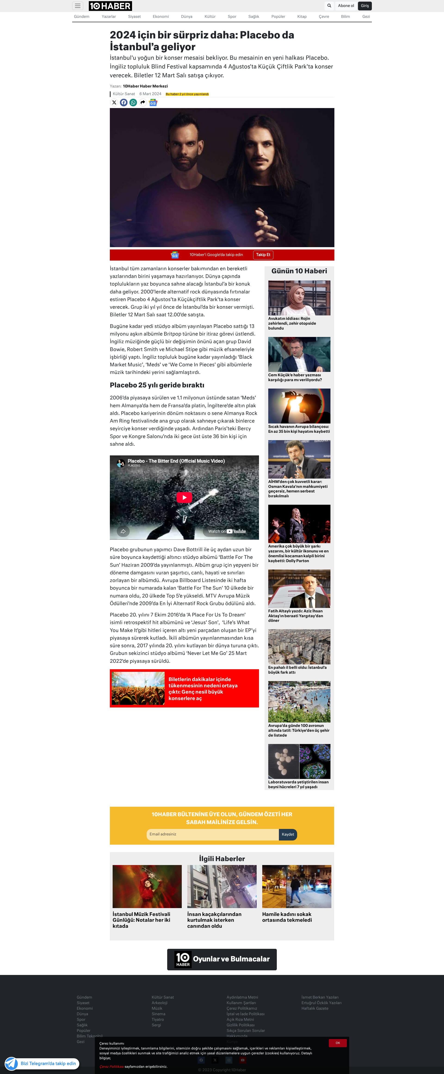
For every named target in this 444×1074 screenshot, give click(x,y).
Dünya (186, 17)
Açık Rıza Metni (240, 1020)
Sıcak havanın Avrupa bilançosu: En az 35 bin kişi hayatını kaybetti (299, 429)
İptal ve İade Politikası (246, 1014)
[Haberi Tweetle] (114, 102)
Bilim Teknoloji (90, 1036)
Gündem (81, 17)
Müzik (157, 1009)
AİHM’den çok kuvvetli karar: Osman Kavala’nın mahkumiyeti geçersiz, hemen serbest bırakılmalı (298, 489)
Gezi (366, 17)
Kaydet (288, 835)
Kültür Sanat (124, 94)
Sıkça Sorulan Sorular (246, 1031)
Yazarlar (109, 17)
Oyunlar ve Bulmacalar (231, 959)
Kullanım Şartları (241, 1003)
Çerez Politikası (112, 1066)
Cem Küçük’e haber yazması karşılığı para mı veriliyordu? (295, 378)
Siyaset (134, 17)
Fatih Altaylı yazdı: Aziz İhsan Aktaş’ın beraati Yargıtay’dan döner (295, 616)
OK (338, 1043)
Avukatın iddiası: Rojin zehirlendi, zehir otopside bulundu (292, 323)
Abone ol (346, 6)
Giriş (365, 6)
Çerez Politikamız (242, 1009)
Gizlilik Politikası (241, 1025)
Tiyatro (158, 1020)
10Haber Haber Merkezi (145, 86)
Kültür (210, 17)
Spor (232, 17)
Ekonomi (161, 17)
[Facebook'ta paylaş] (124, 102)
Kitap (302, 17)
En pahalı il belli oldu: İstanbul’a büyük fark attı (297, 670)
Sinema (158, 1014)
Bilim (345, 17)
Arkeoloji (159, 1003)
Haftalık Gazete (315, 1009)
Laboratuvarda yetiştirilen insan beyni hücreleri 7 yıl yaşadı (298, 785)
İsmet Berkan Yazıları (320, 997)
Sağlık (253, 17)
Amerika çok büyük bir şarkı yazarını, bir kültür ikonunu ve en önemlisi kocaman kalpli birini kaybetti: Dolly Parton (298, 554)
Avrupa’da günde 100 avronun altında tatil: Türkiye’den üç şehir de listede (299, 731)
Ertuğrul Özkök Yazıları (322, 1003)
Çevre (324, 17)
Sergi (156, 1025)
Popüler (278, 17)
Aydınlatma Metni (242, 997)
